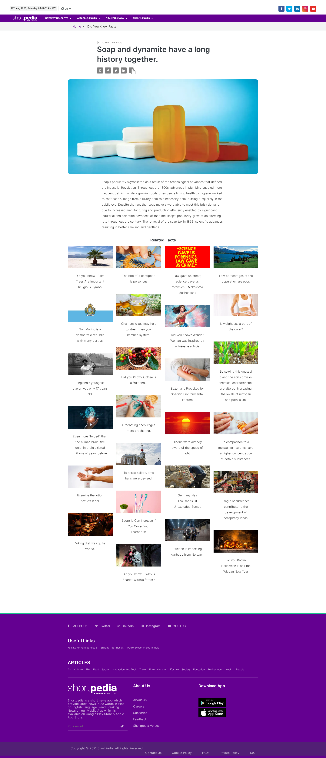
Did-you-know (115, 18)
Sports (106, 669)
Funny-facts (141, 18)
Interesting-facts (57, 18)
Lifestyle (174, 669)
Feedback (140, 719)
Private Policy (229, 753)
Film (88, 669)
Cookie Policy (182, 753)
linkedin (128, 626)
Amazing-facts (87, 18)
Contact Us (153, 753)
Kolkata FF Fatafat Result (82, 647)
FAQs (205, 753)
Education (199, 669)
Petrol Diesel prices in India (143, 647)
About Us (140, 700)
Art (69, 669)
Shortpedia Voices (146, 725)
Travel (142, 669)
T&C (252, 753)
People (240, 669)
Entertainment (157, 669)
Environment (215, 669)
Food (96, 669)
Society (186, 669)
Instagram (153, 626)
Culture (78, 669)
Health (229, 669)
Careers (138, 706)
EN (67, 8)
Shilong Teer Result (112, 647)
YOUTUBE (180, 626)
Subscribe (140, 713)
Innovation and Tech (124, 669)
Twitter (104, 626)
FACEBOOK (79, 626)
